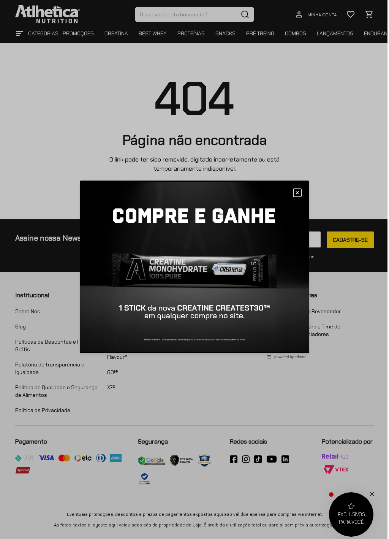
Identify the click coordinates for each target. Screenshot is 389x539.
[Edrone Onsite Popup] (194, 269)
